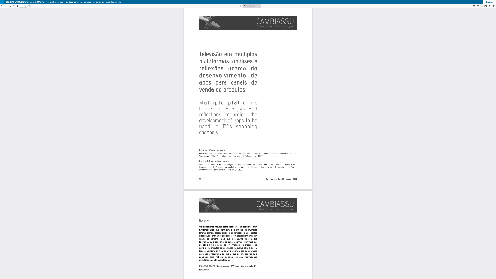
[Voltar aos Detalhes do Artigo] (2, 2)
